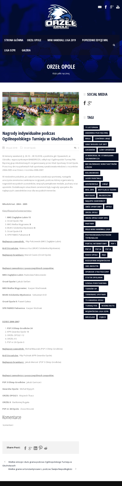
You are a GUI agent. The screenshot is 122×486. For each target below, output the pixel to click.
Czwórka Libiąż (102, 138)
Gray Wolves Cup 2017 (96, 144)
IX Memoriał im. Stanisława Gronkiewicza (99, 157)
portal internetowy (96, 243)
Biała (88, 138)
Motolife (90, 195)
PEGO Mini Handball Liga (97, 229)
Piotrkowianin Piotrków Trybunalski (98, 236)
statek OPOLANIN (93, 277)
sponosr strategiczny (97, 272)
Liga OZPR (9, 50)
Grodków (90, 150)
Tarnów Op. (91, 289)
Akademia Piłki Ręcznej (96, 133)
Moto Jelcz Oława (107, 190)
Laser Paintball (93, 178)
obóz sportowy (93, 206)
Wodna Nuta (108, 305)
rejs (104, 255)
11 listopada (91, 127)
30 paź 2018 (11, 147)
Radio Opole (91, 255)
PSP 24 (98, 249)
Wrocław (90, 317)
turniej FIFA (91, 305)
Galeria (26, 50)
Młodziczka (105, 195)
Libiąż (105, 184)
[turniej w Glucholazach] (40, 109)
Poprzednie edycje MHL (95, 40)
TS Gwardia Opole (94, 300)
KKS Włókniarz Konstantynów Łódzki (101, 165)
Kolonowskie (92, 173)
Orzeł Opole (34, 40)
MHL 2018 (89, 190)
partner (89, 223)
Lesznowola (91, 184)
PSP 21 (88, 249)
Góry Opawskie (106, 150)
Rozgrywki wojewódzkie (97, 260)
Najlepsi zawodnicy (95, 201)
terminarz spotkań (95, 294)
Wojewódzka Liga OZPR (96, 311)
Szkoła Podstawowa (96, 283)
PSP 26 (108, 249)
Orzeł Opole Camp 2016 (96, 218)
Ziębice (102, 317)
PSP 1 (113, 243)
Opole (109, 206)
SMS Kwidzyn (91, 266)
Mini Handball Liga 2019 (61, 40)
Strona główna (13, 40)
